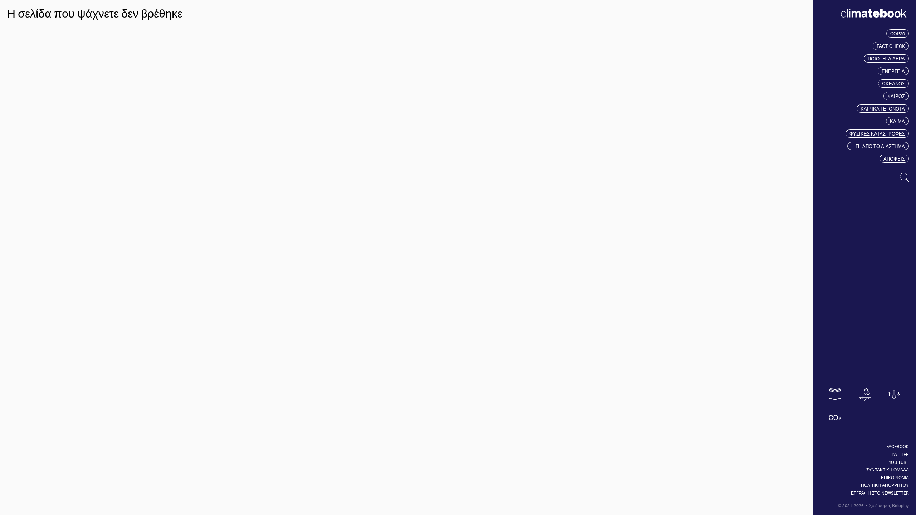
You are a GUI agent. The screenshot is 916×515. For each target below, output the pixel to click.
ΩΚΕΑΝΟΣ (893, 83)
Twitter (900, 454)
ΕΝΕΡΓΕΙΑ (893, 71)
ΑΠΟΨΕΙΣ (894, 158)
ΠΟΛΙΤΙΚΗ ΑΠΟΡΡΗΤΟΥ (885, 485)
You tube (899, 462)
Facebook (897, 446)
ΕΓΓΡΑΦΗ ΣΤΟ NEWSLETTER (880, 493)
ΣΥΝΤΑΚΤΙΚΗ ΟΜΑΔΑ (887, 469)
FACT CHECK (891, 46)
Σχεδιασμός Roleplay (889, 505)
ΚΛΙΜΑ (897, 121)
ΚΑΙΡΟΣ (896, 96)
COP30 (897, 33)
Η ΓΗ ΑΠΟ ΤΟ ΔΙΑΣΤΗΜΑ (878, 146)
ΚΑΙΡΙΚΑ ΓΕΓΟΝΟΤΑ (883, 108)
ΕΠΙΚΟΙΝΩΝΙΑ (895, 477)
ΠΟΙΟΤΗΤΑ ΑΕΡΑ (886, 58)
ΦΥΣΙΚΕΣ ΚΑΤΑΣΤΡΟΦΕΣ (877, 133)
